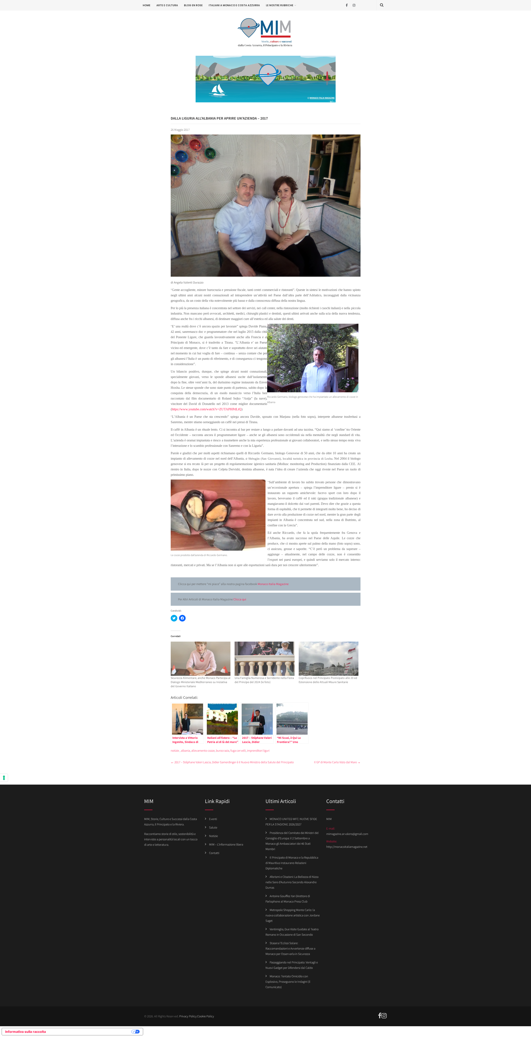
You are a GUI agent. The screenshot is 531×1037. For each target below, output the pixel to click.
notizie (175, 750)
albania (185, 750)
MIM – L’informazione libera (226, 844)
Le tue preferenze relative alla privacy (91, 1032)
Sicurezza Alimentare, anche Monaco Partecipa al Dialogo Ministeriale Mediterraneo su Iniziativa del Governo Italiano (200, 682)
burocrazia (222, 750)
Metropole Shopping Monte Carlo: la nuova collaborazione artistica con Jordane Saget (293, 915)
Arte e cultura (167, 5)
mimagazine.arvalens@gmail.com (347, 834)
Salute (213, 827)
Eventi (213, 819)
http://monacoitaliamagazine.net (346, 847)
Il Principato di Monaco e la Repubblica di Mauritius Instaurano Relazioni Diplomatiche (292, 862)
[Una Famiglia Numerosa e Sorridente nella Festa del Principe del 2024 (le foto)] (265, 659)
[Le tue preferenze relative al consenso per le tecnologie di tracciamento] (4, 778)
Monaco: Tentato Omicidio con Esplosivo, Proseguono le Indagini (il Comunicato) (288, 981)
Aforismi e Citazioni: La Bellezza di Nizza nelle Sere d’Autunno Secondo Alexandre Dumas (292, 882)
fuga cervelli (238, 750)
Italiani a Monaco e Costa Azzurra (234, 5)
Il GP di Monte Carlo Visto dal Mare (337, 762)
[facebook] (346, 5)
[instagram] (354, 5)
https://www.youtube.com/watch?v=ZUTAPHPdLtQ (206, 409)
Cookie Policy (205, 1016)
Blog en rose (193, 5)
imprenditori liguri (258, 750)
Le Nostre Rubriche (279, 5)
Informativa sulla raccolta (25, 1032)
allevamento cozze (203, 750)
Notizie (213, 836)
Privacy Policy (188, 1016)
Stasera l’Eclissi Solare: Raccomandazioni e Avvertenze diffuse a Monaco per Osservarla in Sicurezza (290, 948)
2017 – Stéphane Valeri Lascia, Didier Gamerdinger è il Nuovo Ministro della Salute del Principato (232, 762)
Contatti (214, 853)
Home (146, 5)
